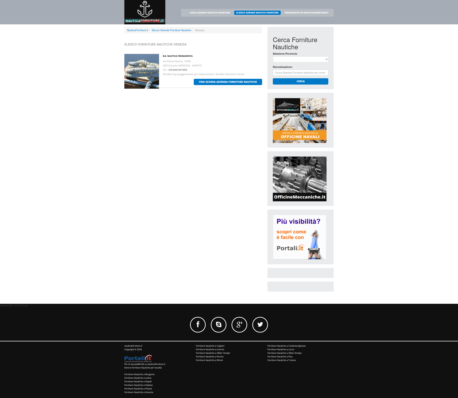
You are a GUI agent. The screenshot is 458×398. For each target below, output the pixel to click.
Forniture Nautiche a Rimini (209, 360)
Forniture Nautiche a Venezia (138, 392)
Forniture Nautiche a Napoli (138, 381)
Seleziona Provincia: (285, 53)
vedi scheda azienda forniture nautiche (228, 81)
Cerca (301, 81)
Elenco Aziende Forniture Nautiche (171, 30)
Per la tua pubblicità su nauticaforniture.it (144, 364)
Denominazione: (283, 67)
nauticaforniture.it (133, 345)
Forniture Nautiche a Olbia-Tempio (284, 352)
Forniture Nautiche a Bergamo (139, 374)
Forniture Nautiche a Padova (138, 385)
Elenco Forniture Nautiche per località (143, 367)
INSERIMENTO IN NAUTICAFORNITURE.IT (306, 12)
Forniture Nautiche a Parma (209, 356)
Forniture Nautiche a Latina (137, 377)
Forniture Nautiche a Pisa (280, 356)
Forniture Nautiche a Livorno (210, 349)
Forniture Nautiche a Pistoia (138, 388)
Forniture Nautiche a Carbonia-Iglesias (286, 345)
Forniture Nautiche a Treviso (281, 360)
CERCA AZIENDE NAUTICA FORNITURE (210, 12)
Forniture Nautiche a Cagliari (210, 345)
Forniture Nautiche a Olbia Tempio (213, 352)
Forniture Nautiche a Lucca (280, 349)
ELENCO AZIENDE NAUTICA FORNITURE (257, 12)
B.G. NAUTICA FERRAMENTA (178, 55)
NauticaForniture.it (137, 30)
